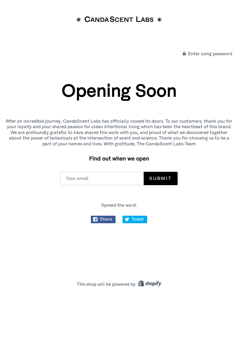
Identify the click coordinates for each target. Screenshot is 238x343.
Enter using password (209, 54)
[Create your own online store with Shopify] (149, 284)
